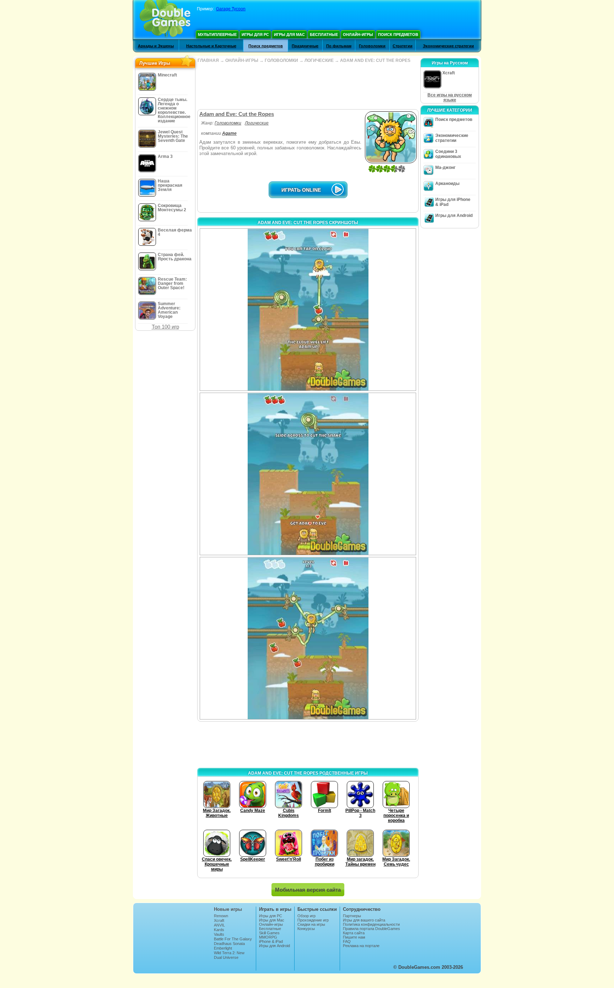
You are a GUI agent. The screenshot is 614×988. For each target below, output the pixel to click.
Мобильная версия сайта (308, 890)
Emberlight (223, 948)
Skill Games (269, 933)
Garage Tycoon (231, 8)
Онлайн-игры (358, 34)
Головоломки (372, 46)
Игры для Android (454, 215)
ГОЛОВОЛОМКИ (281, 60)
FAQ (347, 941)
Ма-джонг (445, 167)
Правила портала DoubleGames (371, 928)
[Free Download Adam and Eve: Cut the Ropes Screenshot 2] (308, 474)
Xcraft (219, 920)
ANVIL (219, 925)
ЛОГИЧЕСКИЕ (319, 60)
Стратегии (403, 46)
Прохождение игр (313, 920)
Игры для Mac (289, 34)
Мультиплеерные (217, 34)
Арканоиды (447, 183)
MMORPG (268, 937)
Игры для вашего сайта (364, 920)
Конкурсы (306, 928)
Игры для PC (255, 34)
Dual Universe (226, 957)
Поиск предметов (398, 34)
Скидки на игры (311, 924)
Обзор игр (306, 916)
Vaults (219, 934)
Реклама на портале (361, 946)
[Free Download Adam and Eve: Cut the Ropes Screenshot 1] (308, 309)
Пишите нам (354, 937)
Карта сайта (354, 933)
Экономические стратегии (448, 46)
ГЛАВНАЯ (208, 60)
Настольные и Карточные (211, 46)
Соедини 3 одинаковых (448, 154)
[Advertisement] (308, 86)
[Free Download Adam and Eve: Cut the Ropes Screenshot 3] (308, 638)
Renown (221, 916)
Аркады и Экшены (156, 46)
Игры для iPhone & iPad (452, 202)
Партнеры (352, 916)
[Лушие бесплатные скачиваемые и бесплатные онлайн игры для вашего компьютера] (165, 19)
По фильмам (338, 46)
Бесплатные (324, 34)
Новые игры (228, 909)
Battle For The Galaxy (233, 939)
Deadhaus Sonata (229, 943)
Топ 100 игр (165, 327)
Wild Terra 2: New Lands (229, 955)
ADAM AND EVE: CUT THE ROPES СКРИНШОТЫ (308, 222)
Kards (219, 930)
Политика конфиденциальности (371, 924)
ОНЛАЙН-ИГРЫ (241, 60)
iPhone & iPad (271, 941)
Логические (257, 123)
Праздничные (305, 46)
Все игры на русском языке (449, 97)
